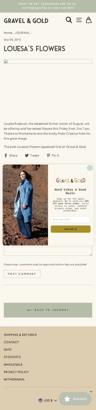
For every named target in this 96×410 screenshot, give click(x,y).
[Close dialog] (90, 168)
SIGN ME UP (70, 229)
